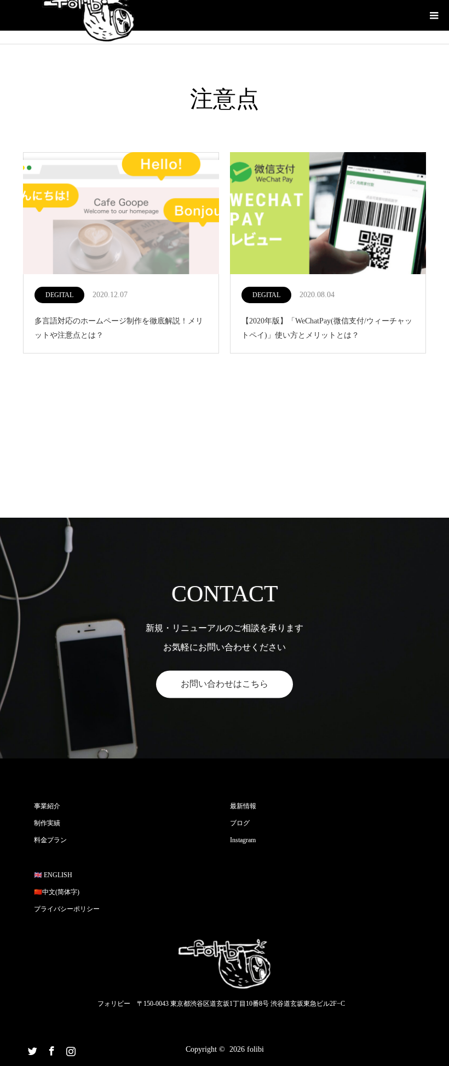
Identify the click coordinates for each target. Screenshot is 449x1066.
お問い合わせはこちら (224, 683)
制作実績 (47, 823)
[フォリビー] (224, 964)
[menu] (433, 15)
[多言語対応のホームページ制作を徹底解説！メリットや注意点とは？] (121, 214)
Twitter (31, 1049)
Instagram (243, 840)
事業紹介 (47, 806)
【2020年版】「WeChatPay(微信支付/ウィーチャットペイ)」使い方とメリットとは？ (326, 328)
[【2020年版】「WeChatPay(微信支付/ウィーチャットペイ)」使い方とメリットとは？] (328, 214)
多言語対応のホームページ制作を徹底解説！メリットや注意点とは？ (118, 328)
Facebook (50, 1049)
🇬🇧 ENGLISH (53, 875)
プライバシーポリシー (67, 909)
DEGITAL (59, 295)
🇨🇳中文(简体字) (56, 892)
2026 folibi (246, 1049)
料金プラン (50, 840)
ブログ (240, 823)
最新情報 (243, 806)
